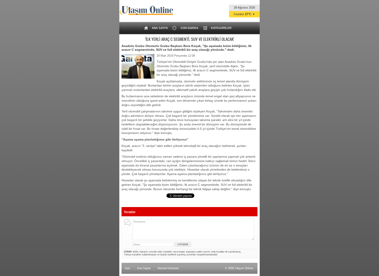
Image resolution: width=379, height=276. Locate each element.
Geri (127, 268)
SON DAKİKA (189, 28)
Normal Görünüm (168, 268)
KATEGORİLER (221, 28)
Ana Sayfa (143, 268)
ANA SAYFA (160, 28)
